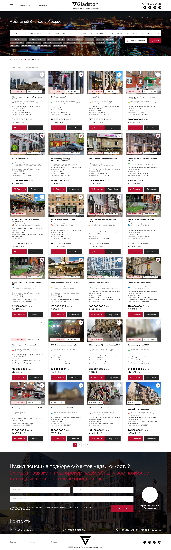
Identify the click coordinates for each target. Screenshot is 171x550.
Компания (54, 542)
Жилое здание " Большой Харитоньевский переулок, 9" (139, 409)
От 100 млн (15, 46)
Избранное (42, 5)
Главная (13, 542)
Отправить (122, 508)
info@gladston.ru (76, 530)
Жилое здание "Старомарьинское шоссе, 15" (141, 98)
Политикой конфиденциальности (22, 509)
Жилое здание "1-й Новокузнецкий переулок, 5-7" (25, 220)
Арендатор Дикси (17, 42)
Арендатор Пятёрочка (105, 39)
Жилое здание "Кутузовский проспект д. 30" (27, 98)
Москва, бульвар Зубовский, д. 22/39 (140, 530)
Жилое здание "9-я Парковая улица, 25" (142, 220)
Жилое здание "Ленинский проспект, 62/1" (65, 220)
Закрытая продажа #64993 (62, 408)
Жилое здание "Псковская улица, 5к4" (27, 408)
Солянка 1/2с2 (94, 97)
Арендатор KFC (88, 42)
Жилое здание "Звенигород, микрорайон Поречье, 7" (62, 159)
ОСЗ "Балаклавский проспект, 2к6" (64, 345)
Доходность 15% (60, 46)
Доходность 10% (28, 46)
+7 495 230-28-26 (151, 3)
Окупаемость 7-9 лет (37, 39)
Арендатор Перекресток (52, 42)
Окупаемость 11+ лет (74, 39)
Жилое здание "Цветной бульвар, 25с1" (104, 345)
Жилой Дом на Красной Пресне (101, 408)
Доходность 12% (44, 46)
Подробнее (36, 128)
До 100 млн (112, 42)
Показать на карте (137, 41)
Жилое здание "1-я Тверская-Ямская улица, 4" (142, 159)
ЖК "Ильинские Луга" (20, 158)
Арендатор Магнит (33, 42)
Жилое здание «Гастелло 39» (139, 282)
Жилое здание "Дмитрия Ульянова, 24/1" (103, 220)
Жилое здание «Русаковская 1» (24, 345)
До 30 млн (89, 39)
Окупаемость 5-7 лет (18, 39)
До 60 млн (100, 42)
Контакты (20, 521)
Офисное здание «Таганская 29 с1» (64, 282)
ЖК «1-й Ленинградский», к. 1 (100, 282)
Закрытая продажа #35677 (139, 345)
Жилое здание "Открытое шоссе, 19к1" (104, 158)
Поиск (156, 41)
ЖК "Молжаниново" (58, 97)
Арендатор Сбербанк (71, 42)
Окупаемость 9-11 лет (56, 39)
